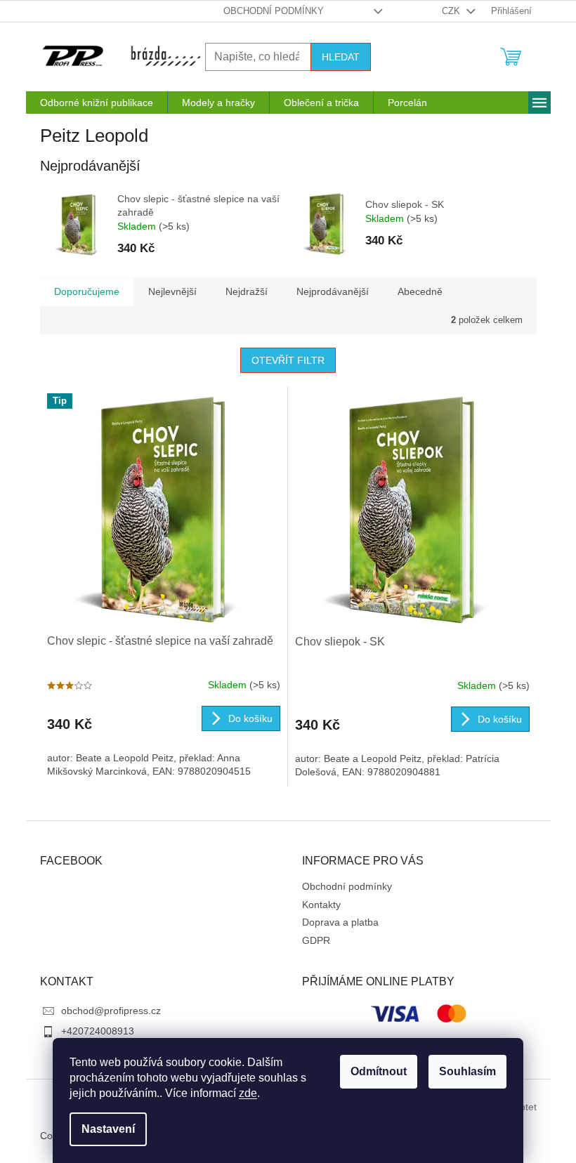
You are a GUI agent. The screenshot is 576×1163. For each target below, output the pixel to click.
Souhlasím (467, 1071)
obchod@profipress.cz (111, 1010)
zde (248, 1093)
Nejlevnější (172, 291)
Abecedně (420, 291)
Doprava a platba (340, 922)
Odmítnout (379, 1071)
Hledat (341, 57)
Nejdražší (246, 291)
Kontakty (321, 904)
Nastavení (108, 1129)
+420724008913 (97, 1031)
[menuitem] (96, 102)
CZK (452, 11)
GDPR (316, 940)
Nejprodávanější (332, 291)
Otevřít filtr (288, 360)
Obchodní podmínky (273, 11)
